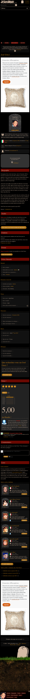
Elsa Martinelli (13, 512)
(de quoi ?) (18, 145)
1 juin (26, 140)
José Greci (23, 42)
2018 (16, 500)
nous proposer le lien (17, 472)
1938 (13, 487)
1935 (13, 514)
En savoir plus (18, 49)
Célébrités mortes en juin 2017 (10, 575)
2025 (16, 487)
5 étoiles (3, 397)
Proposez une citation (6, 243)
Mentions (24, 643)
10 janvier (14, 140)
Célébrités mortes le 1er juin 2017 (10, 573)
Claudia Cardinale (14, 486)
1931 (13, 540)
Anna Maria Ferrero (14, 499)
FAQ (20, 643)
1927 (13, 527)
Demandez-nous (7, 375)
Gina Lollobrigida (14, 526)
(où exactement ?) (13, 150)
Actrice (14, 284)
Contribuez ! (16, 163)
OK (15, 50)
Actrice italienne (14, 42)
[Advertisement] (15, 26)
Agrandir (6, 82)
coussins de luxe (15, 76)
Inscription (27, 1)
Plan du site (12, 644)
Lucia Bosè (12, 552)
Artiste (12, 286)
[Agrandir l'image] (25, 87)
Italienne (7, 140)
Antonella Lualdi (13, 539)
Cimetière (7, 42)
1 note (9, 395)
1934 (13, 500)
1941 (18, 140)
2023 (16, 527)
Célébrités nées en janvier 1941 (10, 570)
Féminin (8, 274)
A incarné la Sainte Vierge (16, 433)
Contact (18, 644)
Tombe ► (24, 494)
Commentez (5, 436)
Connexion (27, 2)
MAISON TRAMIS (23, 62)
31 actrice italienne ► (7, 564)
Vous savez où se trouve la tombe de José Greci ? (13, 227)
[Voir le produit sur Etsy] (15, 97)
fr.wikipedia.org (8, 209)
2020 (16, 553)
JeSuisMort (7, 2)
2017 (6, 142)
